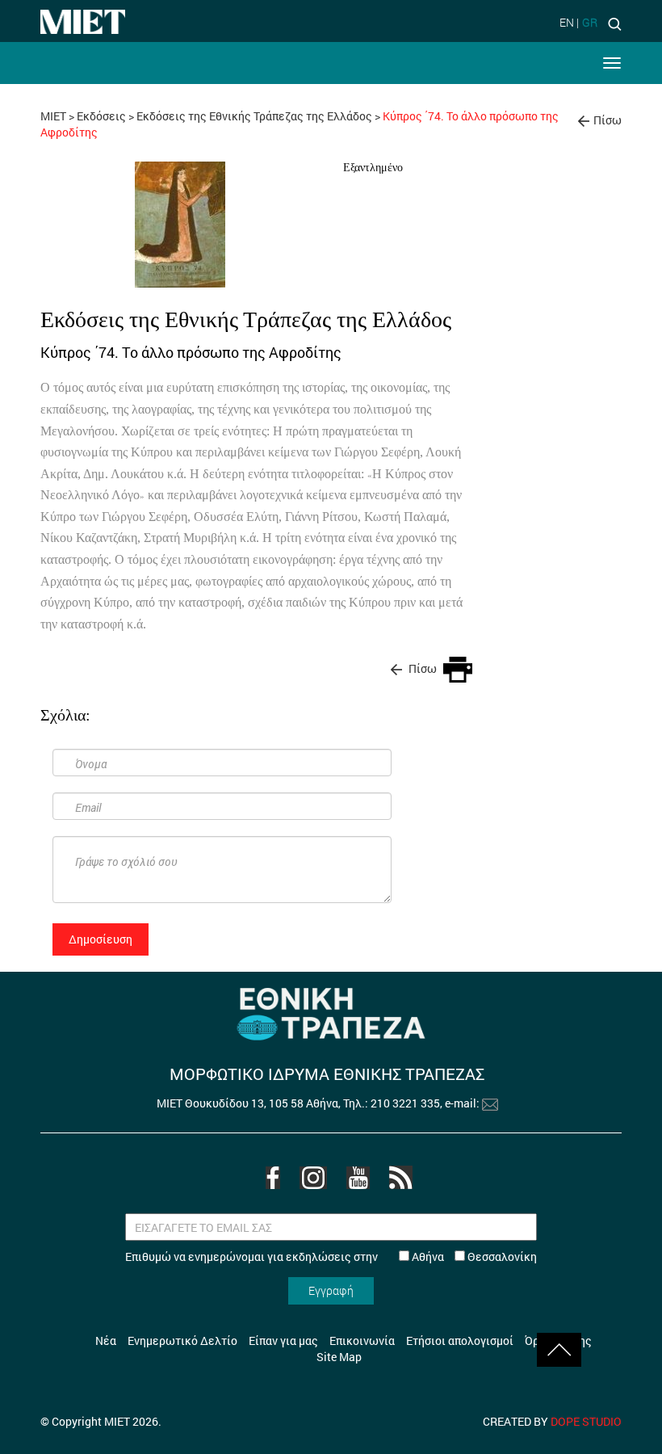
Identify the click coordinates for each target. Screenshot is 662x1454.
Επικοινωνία (362, 1340)
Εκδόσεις (101, 116)
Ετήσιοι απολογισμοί (459, 1340)
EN (566, 22)
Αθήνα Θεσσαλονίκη (473, 1256)
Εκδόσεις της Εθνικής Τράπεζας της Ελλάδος (254, 116)
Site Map (339, 1356)
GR (589, 22)
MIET (53, 116)
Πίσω (607, 120)
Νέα (105, 1340)
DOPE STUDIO (586, 1421)
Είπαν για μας (283, 1340)
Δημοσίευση (100, 939)
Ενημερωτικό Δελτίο (182, 1340)
